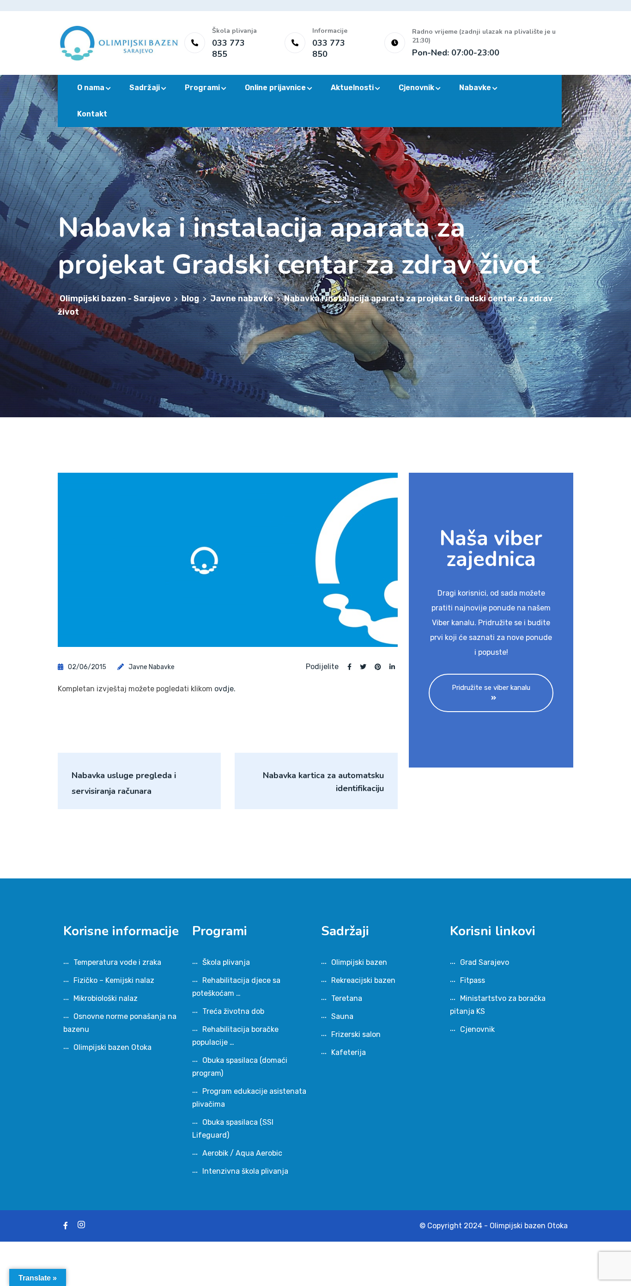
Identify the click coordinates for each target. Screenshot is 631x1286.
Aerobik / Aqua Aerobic (242, 1153)
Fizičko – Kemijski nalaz (113, 980)
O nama (90, 87)
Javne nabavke (151, 667)
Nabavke (475, 87)
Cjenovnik (416, 87)
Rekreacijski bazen (363, 980)
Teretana (346, 998)
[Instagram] (81, 1225)
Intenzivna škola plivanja (245, 1171)
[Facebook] (65, 1225)
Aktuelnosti (352, 87)
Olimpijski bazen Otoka (112, 1047)
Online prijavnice (275, 87)
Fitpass (472, 980)
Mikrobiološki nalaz (105, 998)
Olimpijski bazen (359, 962)
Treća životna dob (233, 1011)
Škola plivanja (226, 962)
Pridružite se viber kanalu (491, 687)
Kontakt (92, 114)
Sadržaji (144, 87)
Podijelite (322, 666)
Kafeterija (348, 1052)
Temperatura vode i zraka (117, 962)
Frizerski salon (356, 1034)
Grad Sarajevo (484, 962)
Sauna (342, 1016)
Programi (202, 87)
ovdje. (225, 688)
